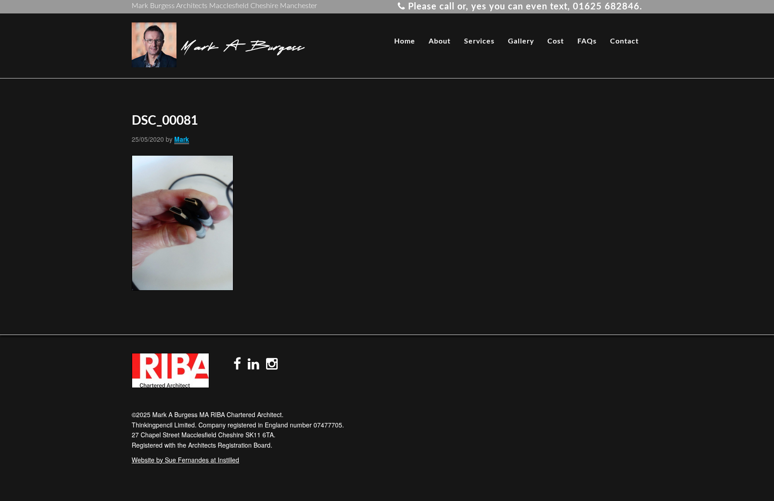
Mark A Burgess (242, 45)
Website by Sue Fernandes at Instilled (185, 459)
